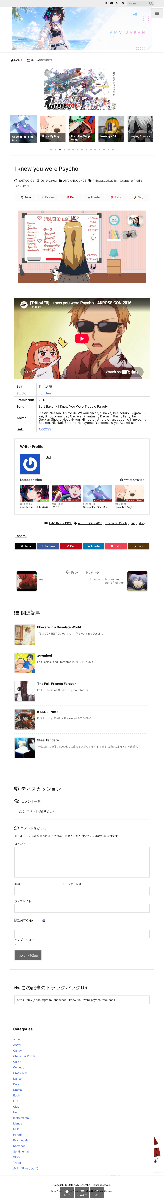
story (25, 185)
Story (16, 1157)
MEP (16, 1129)
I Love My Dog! (123, 507)
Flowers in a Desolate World (59, 627)
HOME (18, 60)
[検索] (151, 3)
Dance (17, 1078)
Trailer (17, 1162)
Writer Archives (133, 480)
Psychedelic (21, 1140)
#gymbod (44, 655)
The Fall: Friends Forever (56, 684)
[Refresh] (44, 921)
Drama (17, 1089)
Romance (19, 1146)
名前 (17, 884)
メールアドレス (71, 884)
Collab (17, 1061)
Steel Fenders (48, 740)
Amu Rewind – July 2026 (34, 507)
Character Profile (131, 180)
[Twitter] (106, 3)
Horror (17, 1112)
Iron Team (46, 393)
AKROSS (45, 429)
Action (17, 1039)
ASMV (17, 1045)
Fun (16, 185)
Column (44, 500)
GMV (16, 1106)
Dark (16, 1084)
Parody (18, 1134)
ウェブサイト (22, 901)
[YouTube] (111, 3)
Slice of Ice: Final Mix (95, 507)
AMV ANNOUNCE (41, 60)
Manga (17, 1123)
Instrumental (21, 1117)
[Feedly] (123, 3)
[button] (17, 130)
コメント (20, 843)
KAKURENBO (47, 712)
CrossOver (20, 1073)
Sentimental (21, 1151)
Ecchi (16, 1095)
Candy (17, 1050)
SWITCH (56, 507)
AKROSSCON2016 (105, 180)
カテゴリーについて (25, 1168)
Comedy (18, 1067)
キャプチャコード (25, 939)
